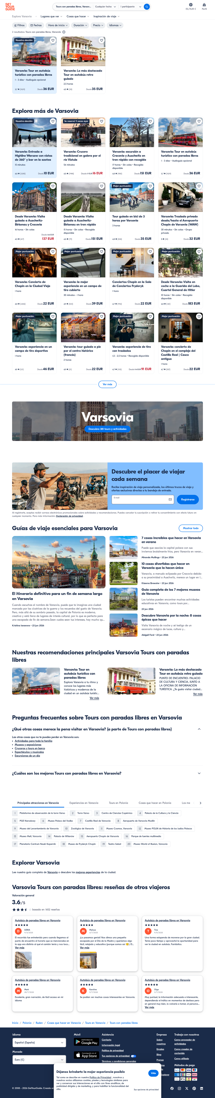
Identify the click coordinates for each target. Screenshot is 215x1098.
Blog (159, 1054)
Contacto (106, 1039)
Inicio (15, 1022)
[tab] (38, 803)
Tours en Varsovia (95, 1022)
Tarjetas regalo (161, 1067)
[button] (34, 65)
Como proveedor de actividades (184, 1041)
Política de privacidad (113, 1050)
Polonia (27, 1022)
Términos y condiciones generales (119, 1061)
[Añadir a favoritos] (53, 40)
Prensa (160, 1060)
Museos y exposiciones (28, 744)
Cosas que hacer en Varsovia (64, 1022)
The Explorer (163, 1074)
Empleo (160, 1049)
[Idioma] (191, 4)
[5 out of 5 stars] (42, 925)
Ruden (39, 1022)
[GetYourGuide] (10, 6)
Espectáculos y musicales (29, 752)
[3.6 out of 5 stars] (22, 909)
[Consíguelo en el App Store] (86, 1055)
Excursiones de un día (27, 755)
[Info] (64, 32)
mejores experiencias (88, 872)
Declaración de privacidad (69, 516)
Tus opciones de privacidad (116, 1056)
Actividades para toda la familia (33, 741)
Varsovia (52, 872)
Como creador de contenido (183, 1051)
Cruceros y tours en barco (30, 748)
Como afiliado (181, 1058)
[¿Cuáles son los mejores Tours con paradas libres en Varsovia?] (199, 773)
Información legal (111, 1045)
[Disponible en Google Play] (86, 1042)
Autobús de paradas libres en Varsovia (37, 920)
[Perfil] (204, 4)
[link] (34, 65)
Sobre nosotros (161, 1041)
